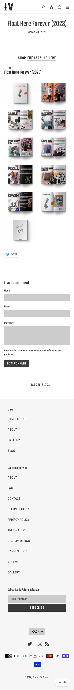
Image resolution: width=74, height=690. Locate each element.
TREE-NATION (17, 530)
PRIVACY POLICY (18, 519)
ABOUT (12, 429)
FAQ (10, 488)
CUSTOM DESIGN (19, 540)
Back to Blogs (40, 385)
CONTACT (14, 498)
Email (7, 306)
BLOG (11, 450)
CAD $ (35, 631)
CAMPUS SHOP (17, 419)
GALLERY (14, 440)
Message (9, 323)
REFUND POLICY (18, 509)
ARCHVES (14, 562)
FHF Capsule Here (41, 58)
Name (7, 290)
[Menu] (68, 6)
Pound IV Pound (40, 677)
